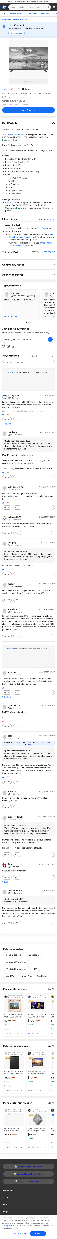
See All (51, 989)
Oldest (34, 356)
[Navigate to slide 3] (29, 82)
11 (31, 1033)
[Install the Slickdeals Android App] (28, 1174)
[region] (28, 1227)
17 (31, 1090)
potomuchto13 (14, 517)
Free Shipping (13, 955)
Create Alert (17, 33)
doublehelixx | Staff (47, 252)
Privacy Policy (8, 1225)
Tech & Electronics (16, 969)
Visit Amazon (28, 110)
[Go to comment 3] (30, 322)
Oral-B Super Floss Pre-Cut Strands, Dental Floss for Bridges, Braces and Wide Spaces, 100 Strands (13, 1129)
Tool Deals (45, 14)
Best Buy (9, 202)
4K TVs (10, 976)
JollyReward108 (15, 487)
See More (42, 976)
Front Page (42, 228)
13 (8, 1090)
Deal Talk (23, 19)
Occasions (34, 955)
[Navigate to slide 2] (27, 82)
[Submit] (5, 362)
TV (35, 969)
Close (37, 1233)
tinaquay (15, 293)
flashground (13, 395)
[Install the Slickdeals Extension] (28, 1166)
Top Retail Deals (30, 14)
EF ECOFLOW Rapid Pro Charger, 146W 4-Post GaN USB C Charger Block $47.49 (37, 1129)
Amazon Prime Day (16, 962)
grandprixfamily (15, 817)
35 (9, 89)
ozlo (52, 293)
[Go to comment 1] (26, 322)
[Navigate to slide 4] (32, 82)
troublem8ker (14, 705)
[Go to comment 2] (28, 322)
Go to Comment (11, 316)
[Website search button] (48, 7)
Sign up (10, 372)
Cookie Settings (20, 1233)
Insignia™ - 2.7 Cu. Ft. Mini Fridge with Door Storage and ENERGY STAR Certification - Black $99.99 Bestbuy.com (14, 1072)
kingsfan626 (14, 609)
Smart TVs (26, 976)
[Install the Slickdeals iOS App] (28, 1181)
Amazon (7, 1029)
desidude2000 (15, 890)
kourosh (12, 791)
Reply (17, 419)
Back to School (15, 14)
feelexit (11, 584)
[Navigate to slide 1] (25, 82)
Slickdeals (6, 19)
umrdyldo (12, 432)
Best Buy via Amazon (11, 134)
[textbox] (25, 339)
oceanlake (51, 219)
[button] (11, 89)
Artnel (11, 864)
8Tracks (12, 672)
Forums (15, 19)
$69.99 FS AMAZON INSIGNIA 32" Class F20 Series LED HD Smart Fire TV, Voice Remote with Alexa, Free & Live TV (37, 1072)
